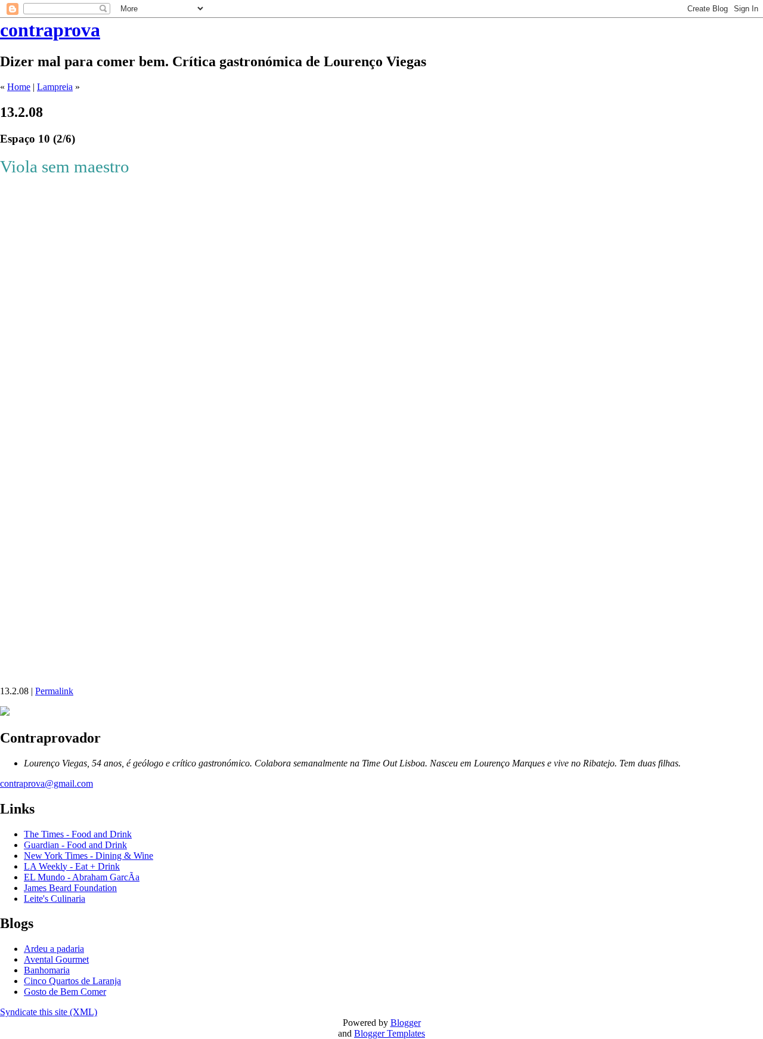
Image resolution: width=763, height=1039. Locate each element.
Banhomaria (47, 970)
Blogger (405, 1023)
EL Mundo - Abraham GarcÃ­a (81, 877)
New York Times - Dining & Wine (88, 856)
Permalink (54, 691)
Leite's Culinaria (54, 898)
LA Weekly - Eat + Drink (72, 866)
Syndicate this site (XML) (48, 1012)
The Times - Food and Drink (78, 834)
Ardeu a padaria (54, 949)
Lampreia (55, 87)
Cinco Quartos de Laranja (72, 981)
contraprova (50, 30)
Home (18, 87)
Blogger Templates (389, 1033)
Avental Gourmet (56, 959)
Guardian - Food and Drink (75, 845)
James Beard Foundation (70, 888)
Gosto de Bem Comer (65, 992)
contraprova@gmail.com (46, 783)
